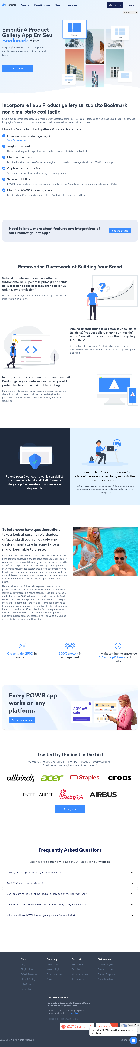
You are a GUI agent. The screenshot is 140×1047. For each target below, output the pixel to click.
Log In (132, 4)
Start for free (115, 4)
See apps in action (22, 720)
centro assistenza (104, 480)
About (58, 5)
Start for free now (16, 140)
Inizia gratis (18, 68)
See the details (120, 230)
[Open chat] (133, 1040)
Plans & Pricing (42, 5)
